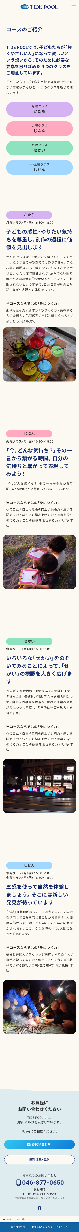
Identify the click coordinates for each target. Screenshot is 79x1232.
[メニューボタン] (73, 7)
